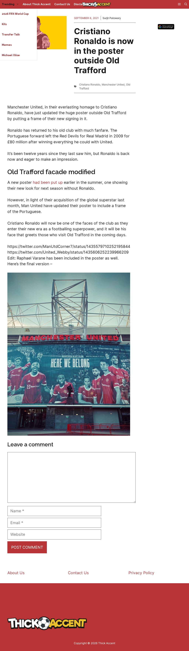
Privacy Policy (141, 572)
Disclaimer (81, 4)
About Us (16, 572)
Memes (7, 44)
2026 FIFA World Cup (15, 13)
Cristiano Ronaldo (89, 84)
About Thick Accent (37, 4)
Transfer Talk (11, 34)
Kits (4, 24)
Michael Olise (11, 55)
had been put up (48, 182)
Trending (8, 4)
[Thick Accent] (96, 4)
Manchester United (113, 84)
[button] (186, 4)
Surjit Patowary (112, 18)
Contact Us (62, 4)
